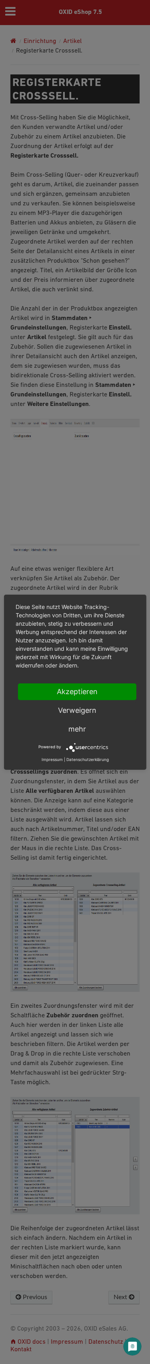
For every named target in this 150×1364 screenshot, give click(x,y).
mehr (77, 729)
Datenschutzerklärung (87, 759)
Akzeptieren (77, 691)
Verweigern (77, 710)
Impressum (52, 759)
